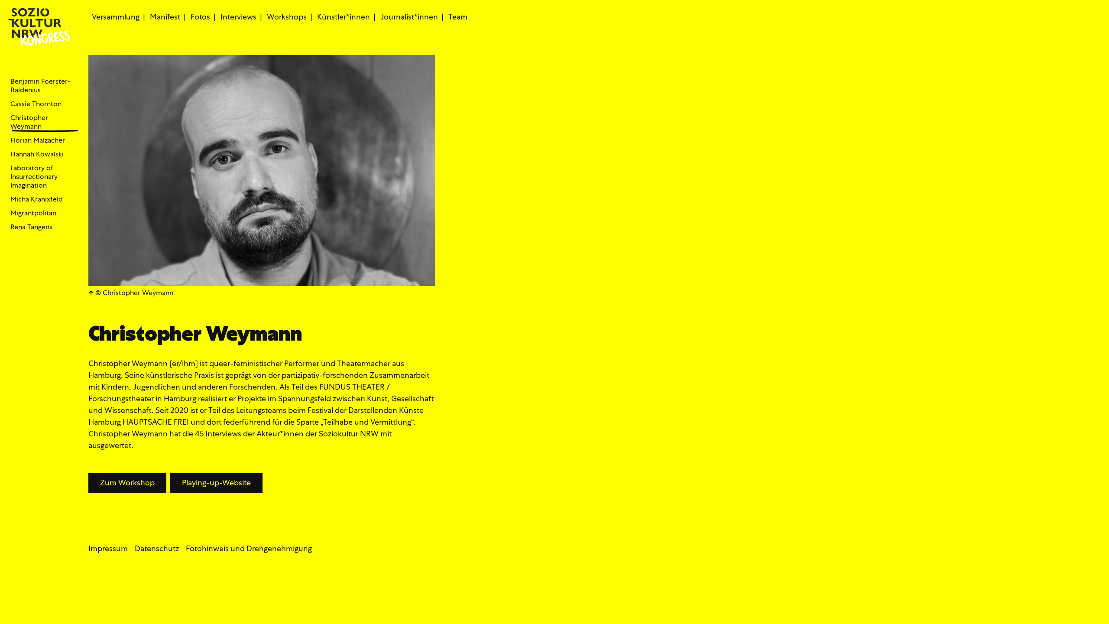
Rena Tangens (31, 227)
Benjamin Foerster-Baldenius (40, 85)
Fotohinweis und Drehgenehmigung (249, 548)
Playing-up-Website (216, 483)
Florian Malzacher (37, 140)
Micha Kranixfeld (36, 199)
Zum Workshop (127, 483)
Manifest (165, 17)
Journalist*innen (409, 17)
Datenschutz (157, 548)
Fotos (200, 17)
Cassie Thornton (36, 104)
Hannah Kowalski (37, 154)
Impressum (108, 548)
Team (457, 17)
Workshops (287, 17)
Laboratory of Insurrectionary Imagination (34, 177)
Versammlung (115, 17)
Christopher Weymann (29, 122)
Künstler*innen (343, 17)
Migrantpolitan (33, 213)
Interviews (238, 17)
